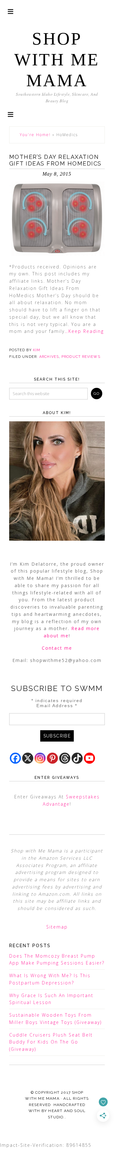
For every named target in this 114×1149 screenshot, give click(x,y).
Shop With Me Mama (56, 59)
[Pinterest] (52, 758)
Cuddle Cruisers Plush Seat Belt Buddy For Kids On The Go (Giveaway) (51, 1042)
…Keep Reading (84, 331)
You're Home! (35, 134)
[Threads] (64, 758)
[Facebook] (15, 758)
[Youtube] (89, 758)
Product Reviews (80, 357)
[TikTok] (77, 758)
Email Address (56, 705)
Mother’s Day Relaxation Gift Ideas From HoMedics (55, 160)
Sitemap (57, 927)
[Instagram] (40, 758)
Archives (49, 357)
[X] (27, 758)
